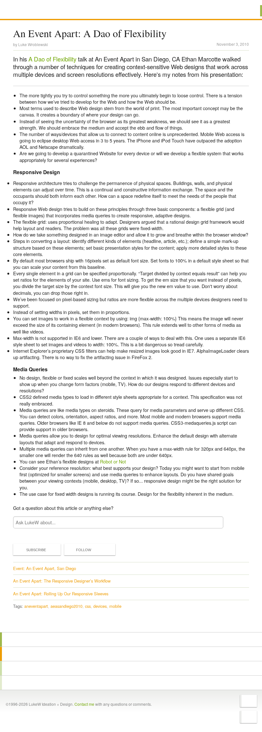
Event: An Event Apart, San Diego (44, 568)
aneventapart (36, 606)
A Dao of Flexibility (52, 59)
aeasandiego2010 (66, 606)
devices (100, 606)
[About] (131, 639)
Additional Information (36, 10)
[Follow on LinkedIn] (248, 717)
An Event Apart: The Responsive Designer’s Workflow (62, 581)
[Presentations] (131, 668)
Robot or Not (113, 461)
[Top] (131, 623)
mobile (115, 606)
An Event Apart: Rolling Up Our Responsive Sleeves (60, 594)
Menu (249, 10)
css (88, 606)
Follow (83, 550)
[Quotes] (131, 654)
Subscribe (36, 550)
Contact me (84, 704)
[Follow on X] (248, 701)
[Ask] (131, 683)
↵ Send (214, 522)
